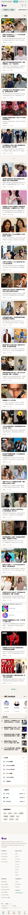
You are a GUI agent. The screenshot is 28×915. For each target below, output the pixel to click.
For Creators (4, 861)
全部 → (25, 15)
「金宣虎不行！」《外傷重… (8, 9)
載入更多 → (14, 689)
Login (16, 881)
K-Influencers (4, 856)
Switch (15, 1)
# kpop (5, 819)
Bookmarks (18, 884)
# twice (10, 813)
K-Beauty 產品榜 (9, 765)
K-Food (17, 864)
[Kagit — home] (4, 5)
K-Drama (17, 859)
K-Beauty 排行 (4, 887)
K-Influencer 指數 (5, 897)
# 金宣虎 (6, 816)
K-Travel (17, 867)
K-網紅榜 (6, 781)
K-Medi (17, 875)
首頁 (16, 853)
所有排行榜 (4, 881)
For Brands (4, 859)
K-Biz (16, 872)
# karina (11, 819)
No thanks (21, 1)
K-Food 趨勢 (7, 773)
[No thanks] (25, 1)
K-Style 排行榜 (8, 777)
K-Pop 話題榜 (8, 761)
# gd (18, 816)
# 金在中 (12, 816)
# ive (17, 819)
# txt (5, 813)
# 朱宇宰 (21, 813)
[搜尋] (22, 5)
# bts (15, 813)
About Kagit (4, 853)
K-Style (17, 869)
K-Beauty (17, 861)
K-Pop (16, 856)
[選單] (25, 5)
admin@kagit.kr (19, 892)
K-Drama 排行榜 (8, 769)
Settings (17, 887)
